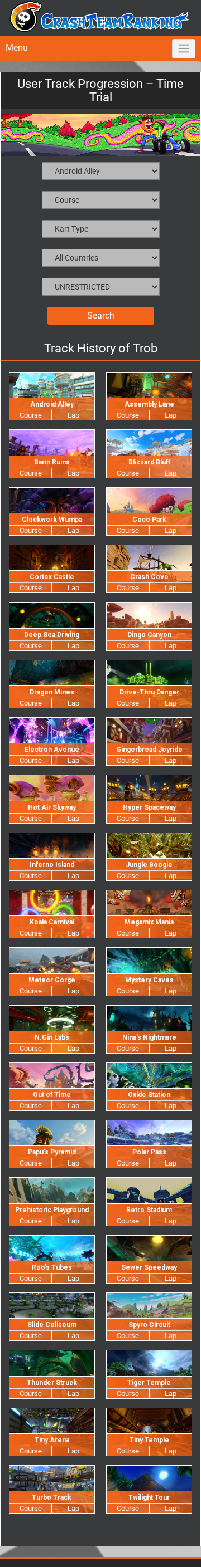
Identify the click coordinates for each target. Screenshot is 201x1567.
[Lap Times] (73, 416)
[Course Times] (30, 416)
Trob (145, 348)
